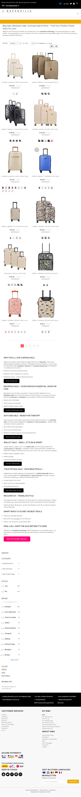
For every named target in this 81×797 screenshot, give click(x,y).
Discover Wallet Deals (13, 463)
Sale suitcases (11, 569)
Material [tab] (6, 676)
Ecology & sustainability (49, 739)
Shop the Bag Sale (11, 381)
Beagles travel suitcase (15, 273)
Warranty (4, 728)
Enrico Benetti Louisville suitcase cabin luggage (23, 226)
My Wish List (71, 3)
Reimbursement (7, 722)
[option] (13, 93)
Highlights (45, 737)
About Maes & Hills (48, 735)
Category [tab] (6, 559)
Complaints (5, 726)
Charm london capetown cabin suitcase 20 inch (22, 176)
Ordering (4, 717)
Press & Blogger (47, 743)
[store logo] (19, 11)
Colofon (44, 747)
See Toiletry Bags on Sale (13, 490)
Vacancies (45, 745)
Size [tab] (3, 673)
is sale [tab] (5, 581)
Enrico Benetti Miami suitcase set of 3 (18, 129)
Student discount (47, 728)
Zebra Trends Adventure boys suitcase (49, 273)
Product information (8, 724)
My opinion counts (47, 722)
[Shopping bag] (77, 3)
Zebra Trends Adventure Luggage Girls (19, 320)
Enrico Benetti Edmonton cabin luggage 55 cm (52, 176)
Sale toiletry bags (11, 574)
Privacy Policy (44, 790)
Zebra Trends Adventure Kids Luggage (49, 320)
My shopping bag (47, 720)
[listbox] (15, 93)
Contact (4, 715)
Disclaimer (53, 790)
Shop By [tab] (5, 553)
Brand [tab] (5, 598)
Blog (43, 741)
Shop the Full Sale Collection (17, 539)
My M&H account (47, 717)
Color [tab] (4, 666)
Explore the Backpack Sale (14, 410)
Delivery (4, 720)
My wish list (45, 718)
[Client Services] (74, 4)
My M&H (66, 3)
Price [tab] (4, 670)
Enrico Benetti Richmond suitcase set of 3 (50, 82)
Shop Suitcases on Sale (13, 437)
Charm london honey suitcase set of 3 (49, 129)
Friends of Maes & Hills (49, 724)
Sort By (5, 43)
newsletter (16, 518)
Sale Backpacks (11, 563)
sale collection (14, 33)
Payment (4, 718)
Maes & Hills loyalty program (51, 726)
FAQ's (3, 730)
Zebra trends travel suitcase (45, 226)
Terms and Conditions (31, 790)
